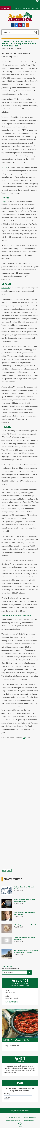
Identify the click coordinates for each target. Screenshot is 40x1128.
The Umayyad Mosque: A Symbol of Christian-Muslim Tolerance (26, 951)
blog (24, 737)
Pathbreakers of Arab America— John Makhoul (24, 913)
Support (35, 8)
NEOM (4, 167)
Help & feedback (30, 1117)
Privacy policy (28, 1120)
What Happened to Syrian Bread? (25, 925)
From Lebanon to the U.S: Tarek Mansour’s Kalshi (24, 900)
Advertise (26, 8)
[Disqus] (20, 781)
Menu (6, 8)
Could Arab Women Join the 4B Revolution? (24, 938)
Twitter (16, 24)
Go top (19, 1125)
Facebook (13, 24)
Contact (18, 8)
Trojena (4, 201)
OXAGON (5, 287)
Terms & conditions (13, 1120)
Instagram (23, 24)
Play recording (11, 1002)
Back (4, 870)
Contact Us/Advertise (12, 1117)
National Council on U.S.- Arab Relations (24, 888)
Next (9, 870)
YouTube (20, 24)
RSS (27, 24)
